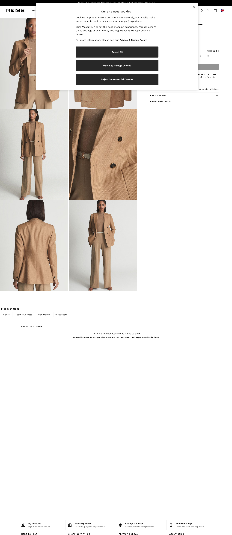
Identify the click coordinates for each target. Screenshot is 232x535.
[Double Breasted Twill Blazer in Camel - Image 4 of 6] (103, 154)
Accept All (117, 52)
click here (201, 77)
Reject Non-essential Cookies (117, 79)
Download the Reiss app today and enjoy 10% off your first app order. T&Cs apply (116, 3)
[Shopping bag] (215, 10)
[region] (117, 46)
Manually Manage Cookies (117, 65)
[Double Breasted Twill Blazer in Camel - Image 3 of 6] (34, 154)
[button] (184, 95)
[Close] (194, 7)
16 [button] (200, 56)
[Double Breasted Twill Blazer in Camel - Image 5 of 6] (34, 245)
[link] (208, 10)
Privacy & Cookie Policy (133, 40)
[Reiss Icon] (15, 10)
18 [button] (208, 56)
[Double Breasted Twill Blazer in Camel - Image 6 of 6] (103, 245)
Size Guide (213, 50)
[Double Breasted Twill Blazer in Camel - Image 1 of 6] (34, 63)
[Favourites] (201, 10)
